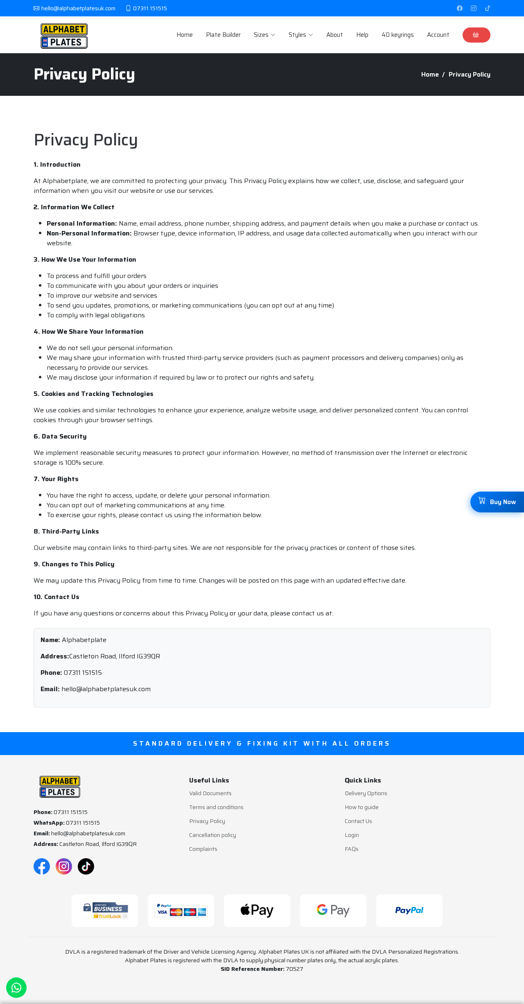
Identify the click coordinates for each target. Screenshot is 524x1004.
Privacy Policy (207, 821)
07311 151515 (83, 672)
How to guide (362, 807)
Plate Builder (223, 35)
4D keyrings (398, 35)
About (334, 35)
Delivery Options (366, 793)
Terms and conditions (216, 807)
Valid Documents (210, 793)
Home (184, 35)
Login (352, 835)
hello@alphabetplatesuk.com (106, 689)
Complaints (203, 849)
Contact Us (358, 821)
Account (438, 35)
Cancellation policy (212, 835)
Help (362, 35)
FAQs (352, 849)
